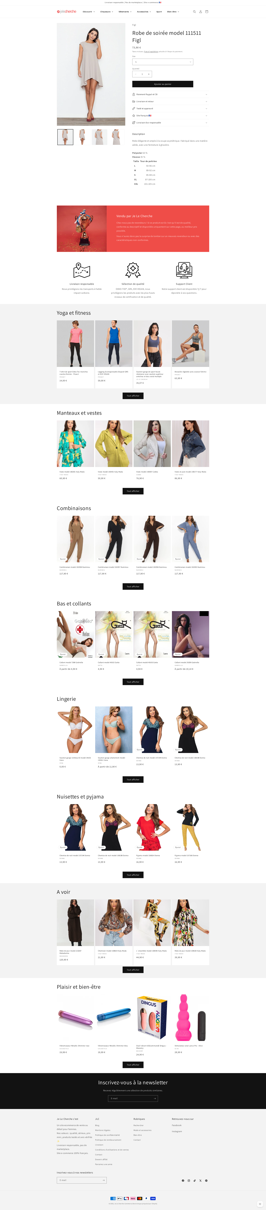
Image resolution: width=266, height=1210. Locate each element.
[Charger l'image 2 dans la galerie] (82, 137)
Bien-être (138, 1135)
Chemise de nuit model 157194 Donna (151, 758)
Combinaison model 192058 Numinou (75, 567)
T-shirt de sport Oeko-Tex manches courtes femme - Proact (74, 373)
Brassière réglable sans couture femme (190, 372)
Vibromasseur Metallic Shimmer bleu (113, 1046)
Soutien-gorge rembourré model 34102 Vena (75, 759)
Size (133, 56)
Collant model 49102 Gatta (109, 662)
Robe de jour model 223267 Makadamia (70, 952)
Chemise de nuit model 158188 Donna (190, 758)
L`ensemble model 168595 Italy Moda (151, 951)
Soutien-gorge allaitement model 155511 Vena (111, 759)
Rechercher (139, 1125)
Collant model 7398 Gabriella (71, 662)
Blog (97, 1125)
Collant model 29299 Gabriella (187, 662)
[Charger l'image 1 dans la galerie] (65, 137)
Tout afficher (133, 395)
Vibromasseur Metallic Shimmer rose (74, 1046)
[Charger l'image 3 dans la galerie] (99, 137)
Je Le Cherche (119, 1204)
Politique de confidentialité (107, 1135)
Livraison (99, 1144)
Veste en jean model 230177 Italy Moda (190, 472)
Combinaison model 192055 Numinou (190, 567)
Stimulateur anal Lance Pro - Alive (189, 1046)
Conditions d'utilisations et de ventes (112, 1149)
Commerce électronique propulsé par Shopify (141, 1204)
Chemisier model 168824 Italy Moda (112, 951)
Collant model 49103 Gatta (147, 662)
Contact (98, 1154)
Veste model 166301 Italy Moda (72, 472)
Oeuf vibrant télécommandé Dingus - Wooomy (151, 1047)
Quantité (135, 68)
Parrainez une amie (103, 1164)
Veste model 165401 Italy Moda (110, 472)
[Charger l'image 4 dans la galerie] (116, 137)
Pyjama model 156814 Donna (148, 856)
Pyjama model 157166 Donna (186, 856)
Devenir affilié (101, 1159)
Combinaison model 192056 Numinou (151, 567)
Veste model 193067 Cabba (147, 472)
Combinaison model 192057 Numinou (113, 567)
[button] (194, 12)
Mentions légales (102, 1130)
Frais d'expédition (151, 51)
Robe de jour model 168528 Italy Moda (190, 951)
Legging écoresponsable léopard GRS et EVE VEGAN (113, 373)
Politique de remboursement (108, 1140)
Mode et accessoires (142, 1130)
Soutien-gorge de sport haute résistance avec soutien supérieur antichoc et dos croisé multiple (149, 374)
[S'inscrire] (155, 1098)
